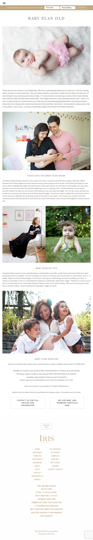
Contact (37, 473)
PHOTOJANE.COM (55, 502)
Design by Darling (46, 534)
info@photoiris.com (46, 499)
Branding (37, 463)
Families (38, 456)
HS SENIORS (55, 449)
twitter (41, 526)
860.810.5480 (46, 489)
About (38, 466)
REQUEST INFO (46, 426)
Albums (55, 466)
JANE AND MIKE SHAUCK (46, 486)
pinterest (51, 526)
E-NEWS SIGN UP (55, 469)
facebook (36, 526)
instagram (46, 526)
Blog (37, 469)
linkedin (56, 526)
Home (37, 449)
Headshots (37, 459)
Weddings (37, 452)
